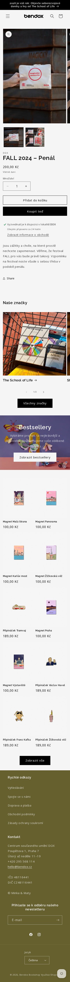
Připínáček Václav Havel (50, 685)
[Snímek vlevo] (26, 392)
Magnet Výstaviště (14, 685)
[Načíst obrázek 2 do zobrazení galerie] (35, 137)
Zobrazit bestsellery (35, 457)
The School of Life (18, 380)
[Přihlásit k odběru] (57, 920)
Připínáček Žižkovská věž (50, 739)
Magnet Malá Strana (15, 521)
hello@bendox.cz (20, 867)
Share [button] (11, 278)
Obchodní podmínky (21, 814)
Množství (8, 178)
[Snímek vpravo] (43, 392)
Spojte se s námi (19, 797)
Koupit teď (35, 211)
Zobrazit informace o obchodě (28, 235)
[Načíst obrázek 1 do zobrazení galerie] (13, 137)
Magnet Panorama (46, 521)
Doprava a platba (20, 805)
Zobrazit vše (35, 760)
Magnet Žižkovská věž (48, 576)
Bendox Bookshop (29, 974)
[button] (8, 16)
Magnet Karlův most (15, 576)
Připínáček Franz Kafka (17, 739)
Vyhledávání (16, 788)
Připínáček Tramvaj (14, 630)
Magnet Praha (43, 630)
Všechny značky (35, 403)
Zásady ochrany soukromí (25, 823)
